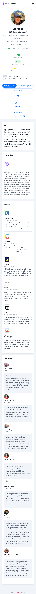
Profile (16, 103)
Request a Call (9, 86)
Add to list (19, 90)
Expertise (17, 106)
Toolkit (16, 109)
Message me (27, 86)
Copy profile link (17, 116)
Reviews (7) (18, 113)
